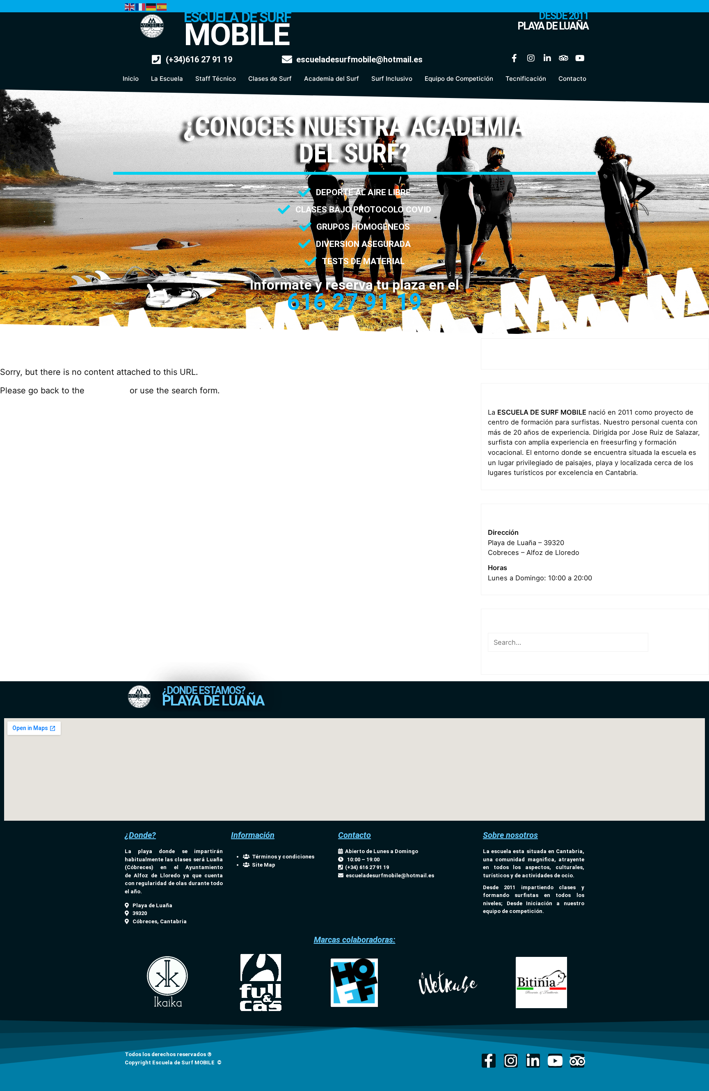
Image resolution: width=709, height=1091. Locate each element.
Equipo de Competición (459, 78)
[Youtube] (580, 58)
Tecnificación (525, 78)
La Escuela (167, 78)
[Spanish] (162, 6)
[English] (130, 6)
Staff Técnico (215, 78)
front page (107, 390)
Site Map (262, 865)
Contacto (572, 78)
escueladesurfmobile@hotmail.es (390, 875)
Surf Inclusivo (391, 78)
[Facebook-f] (514, 58)
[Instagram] (531, 58)
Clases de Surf (270, 78)
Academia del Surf (331, 78)
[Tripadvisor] (564, 58)
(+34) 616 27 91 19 (366, 867)
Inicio (131, 78)
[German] (151, 6)
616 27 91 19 (354, 302)
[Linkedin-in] (547, 58)
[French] (140, 6)
